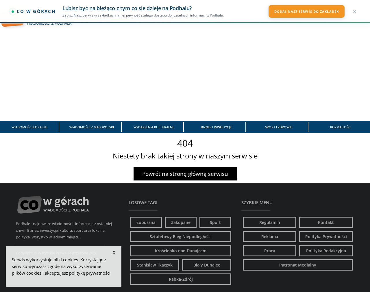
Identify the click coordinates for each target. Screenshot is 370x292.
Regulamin (269, 222)
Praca (269, 250)
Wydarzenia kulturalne (154, 127)
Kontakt (326, 222)
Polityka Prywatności (326, 236)
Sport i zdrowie (278, 127)
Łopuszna (146, 222)
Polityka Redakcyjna (326, 250)
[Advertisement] (185, 77)
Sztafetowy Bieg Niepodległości (181, 236)
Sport (215, 222)
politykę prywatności (89, 273)
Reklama (269, 236)
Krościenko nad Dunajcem (180, 250)
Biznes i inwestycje (216, 127)
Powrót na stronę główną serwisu (185, 174)
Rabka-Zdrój (181, 279)
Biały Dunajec (206, 265)
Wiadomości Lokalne (29, 127)
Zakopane (180, 222)
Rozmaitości (340, 127)
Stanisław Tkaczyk (155, 265)
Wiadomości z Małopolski (92, 127)
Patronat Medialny (297, 265)
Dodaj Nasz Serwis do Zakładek (306, 11)
